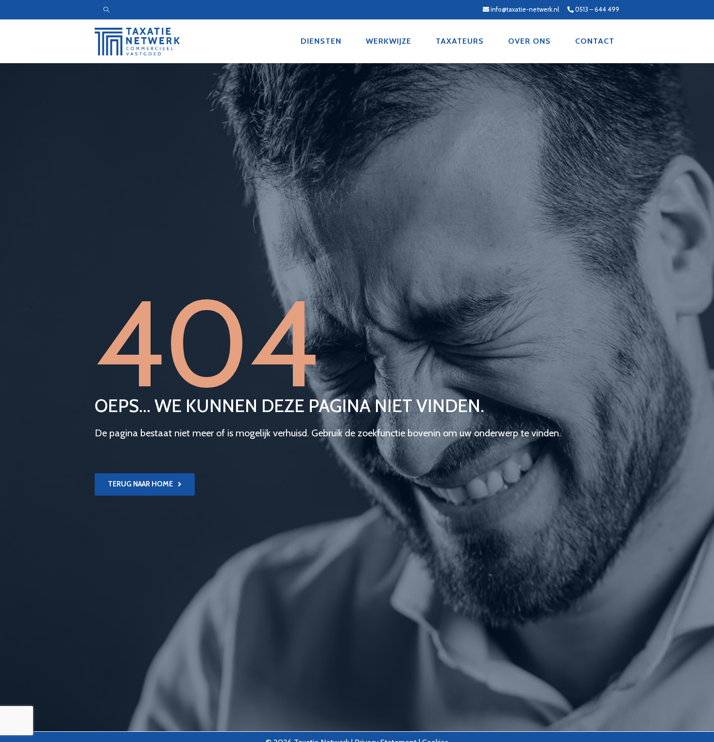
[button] (145, 484)
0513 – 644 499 (596, 9)
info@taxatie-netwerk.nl (525, 9)
